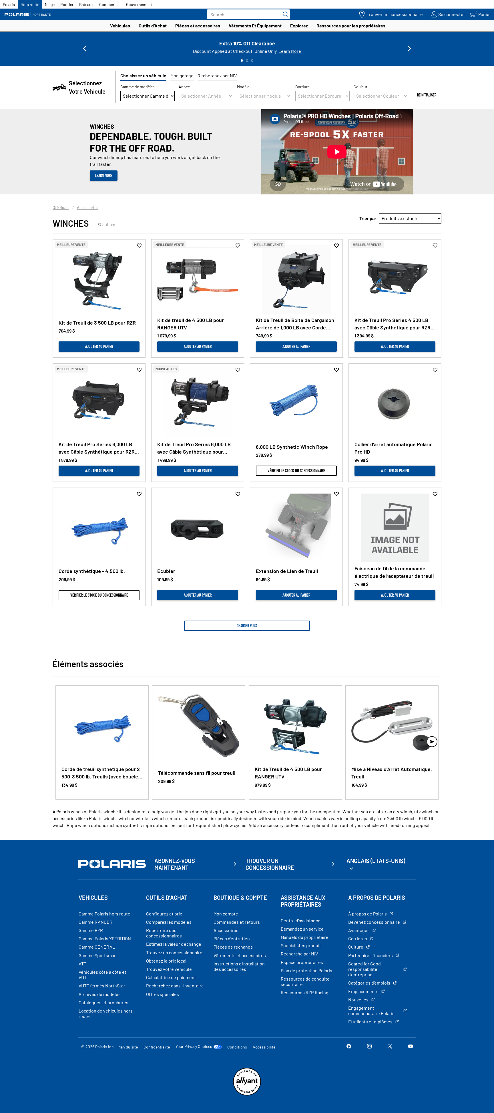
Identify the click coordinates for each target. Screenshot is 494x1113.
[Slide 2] (247, 60)
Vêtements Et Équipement (255, 25)
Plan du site (127, 1046)
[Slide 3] (252, 60)
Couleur (360, 86)
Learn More (289, 51)
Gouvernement (139, 4)
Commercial (109, 4)
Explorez (299, 25)
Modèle (243, 86)
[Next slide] (409, 48)
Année (184, 86)
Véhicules (120, 25)
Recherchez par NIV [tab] (217, 75)
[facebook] (348, 1046)
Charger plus (247, 625)
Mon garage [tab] (182, 75)
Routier (66, 4)
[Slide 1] (242, 60)
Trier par (367, 218)
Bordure (302, 86)
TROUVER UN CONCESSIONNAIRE (270, 864)
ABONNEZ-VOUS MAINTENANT (174, 864)
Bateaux (86, 4)
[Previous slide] (84, 48)
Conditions (237, 1046)
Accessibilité (264, 1046)
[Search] (284, 14)
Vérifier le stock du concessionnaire (296, 470)
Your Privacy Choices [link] (194, 1046)
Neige (50, 4)
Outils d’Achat (153, 25)
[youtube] (410, 1046)
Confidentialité (157, 1046)
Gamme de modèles (137, 86)
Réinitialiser (426, 94)
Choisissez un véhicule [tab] (143, 75)
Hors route (30, 4)
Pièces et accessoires (197, 25)
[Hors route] (30, 14)
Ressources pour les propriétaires (350, 25)
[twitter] (390, 1046)
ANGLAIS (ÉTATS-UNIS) (375, 860)
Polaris (9, 4)
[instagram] (369, 1046)
